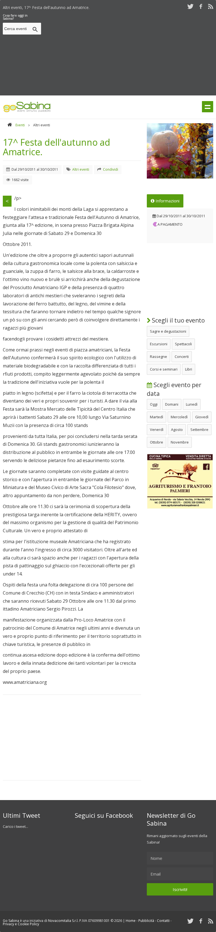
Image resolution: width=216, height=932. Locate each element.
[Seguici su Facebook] (200, 6)
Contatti (163, 920)
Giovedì (201, 416)
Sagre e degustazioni (168, 331)
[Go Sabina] (9, 125)
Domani (171, 404)
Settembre (199, 429)
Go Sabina (11, 920)
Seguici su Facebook (104, 815)
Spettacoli (183, 343)
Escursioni (158, 343)
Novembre (180, 442)
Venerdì (156, 429)
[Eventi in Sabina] (27, 111)
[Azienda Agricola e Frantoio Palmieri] (180, 507)
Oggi (154, 404)
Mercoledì (179, 416)
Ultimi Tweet (21, 815)
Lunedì (191, 404)
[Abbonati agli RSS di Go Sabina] (210, 6)
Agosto (177, 429)
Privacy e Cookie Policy (21, 924)
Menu (207, 106)
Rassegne (158, 356)
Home (131, 920)
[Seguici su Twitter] (190, 6)
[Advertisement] (129, 53)
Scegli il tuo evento (177, 320)
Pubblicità (146, 920)
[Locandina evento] (180, 151)
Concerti (182, 356)
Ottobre (156, 442)
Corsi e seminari (163, 369)
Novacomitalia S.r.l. (63, 920)
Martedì (156, 416)
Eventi (20, 125)
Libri (188, 369)
